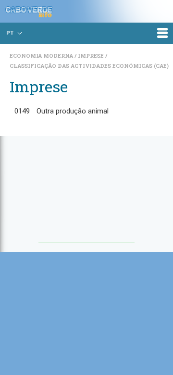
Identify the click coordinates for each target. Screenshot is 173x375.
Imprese (91, 55)
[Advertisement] (86, 194)
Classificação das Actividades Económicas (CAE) (89, 65)
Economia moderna (42, 55)
